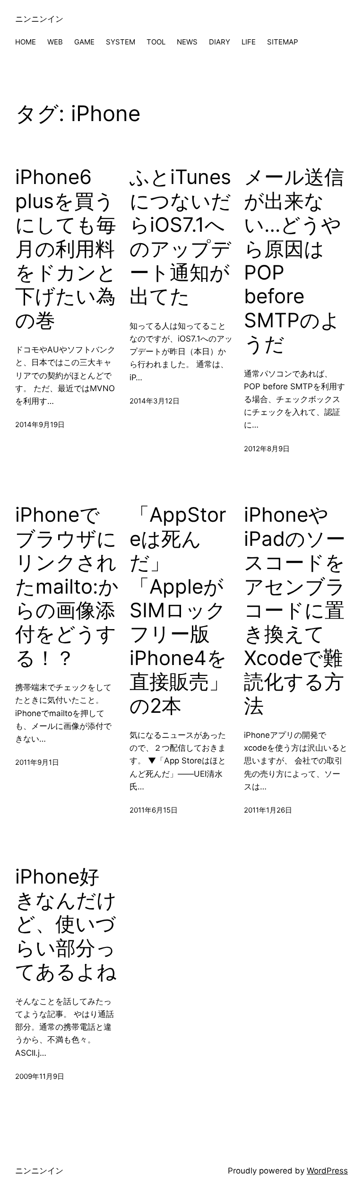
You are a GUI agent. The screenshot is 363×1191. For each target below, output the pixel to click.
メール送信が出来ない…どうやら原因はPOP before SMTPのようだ (294, 260)
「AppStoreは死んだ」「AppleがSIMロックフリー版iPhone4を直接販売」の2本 (179, 610)
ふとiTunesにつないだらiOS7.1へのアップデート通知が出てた (180, 236)
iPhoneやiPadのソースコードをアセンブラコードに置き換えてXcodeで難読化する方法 (295, 610)
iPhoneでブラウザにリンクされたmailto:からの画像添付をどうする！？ (67, 586)
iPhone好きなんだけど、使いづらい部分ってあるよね (66, 924)
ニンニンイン (39, 19)
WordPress (327, 1170)
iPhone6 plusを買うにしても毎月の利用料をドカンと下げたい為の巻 (66, 248)
